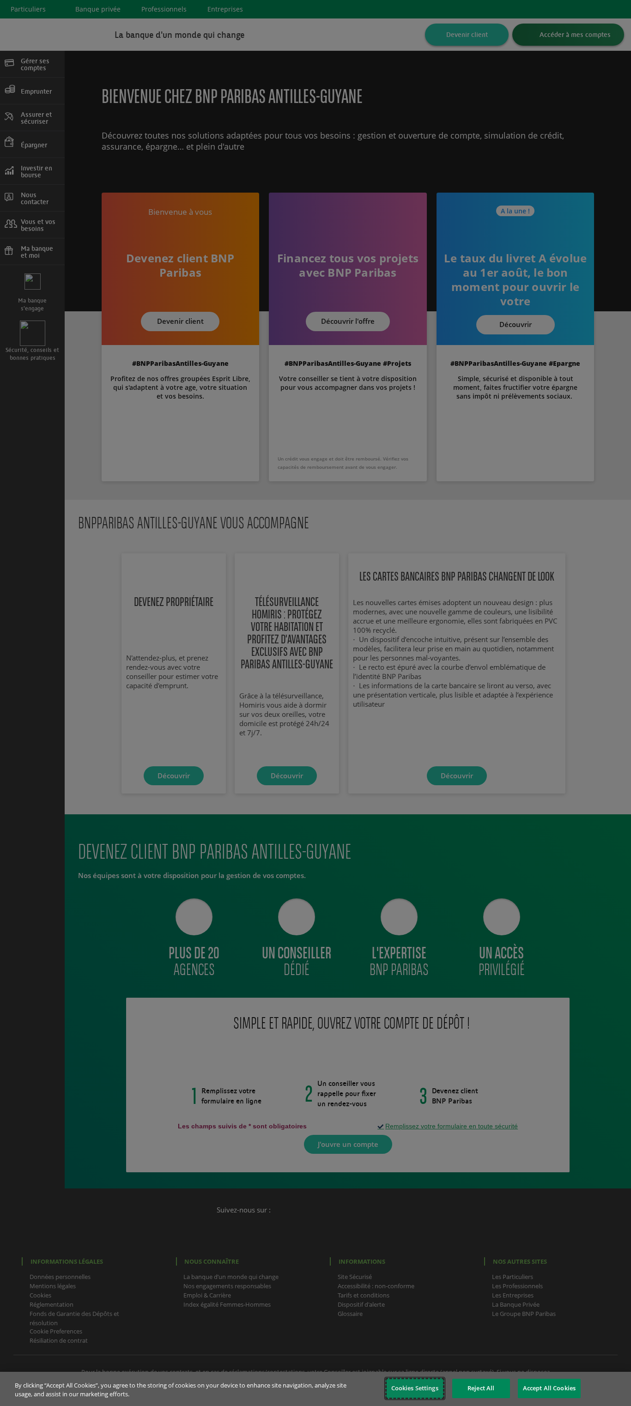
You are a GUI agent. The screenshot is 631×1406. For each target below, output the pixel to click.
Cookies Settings (414, 1388)
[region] (315, 1389)
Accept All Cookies (549, 1388)
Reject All (480, 1388)
